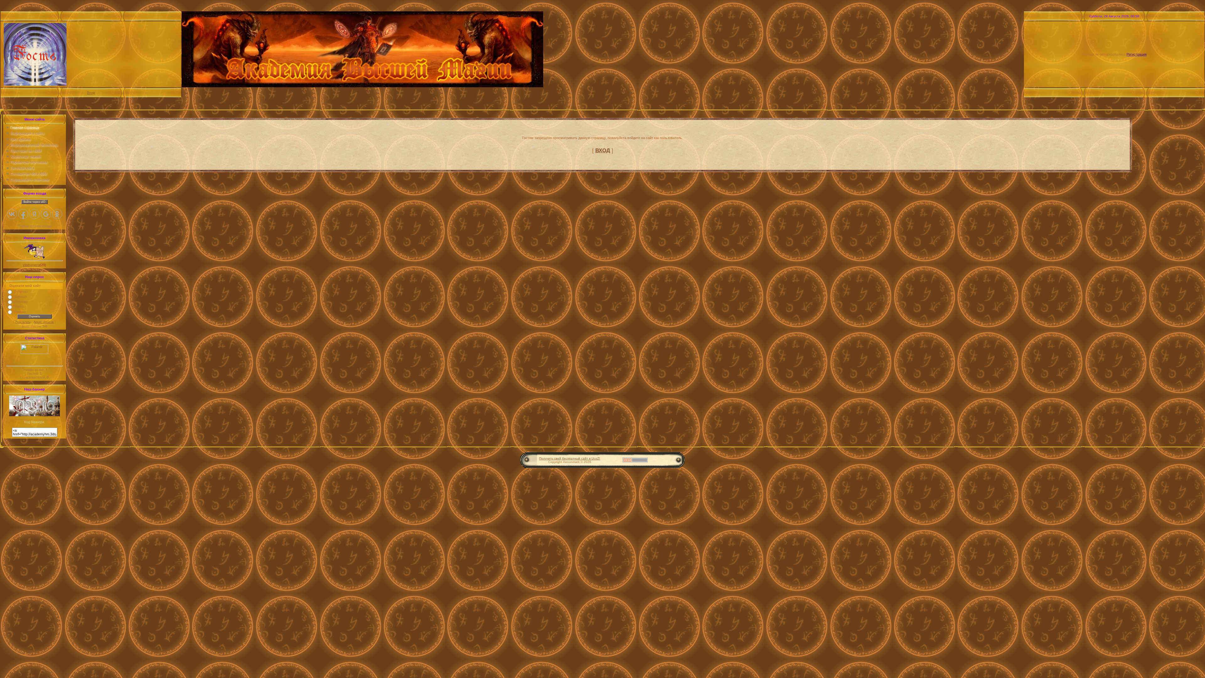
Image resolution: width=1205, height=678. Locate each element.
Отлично (21, 291)
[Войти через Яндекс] (34, 214)
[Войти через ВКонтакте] (12, 214)
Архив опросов (44, 322)
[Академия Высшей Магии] (34, 415)
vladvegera (31, 265)
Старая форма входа (34, 226)
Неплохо (21, 302)
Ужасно (20, 312)
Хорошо (20, 297)
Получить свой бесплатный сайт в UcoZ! (569, 458)
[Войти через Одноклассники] (57, 214)
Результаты (22, 322)
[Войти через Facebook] (23, 214)
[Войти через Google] (46, 214)
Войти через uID (35, 201)
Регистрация (1137, 54)
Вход (91, 92)
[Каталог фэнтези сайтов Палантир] (34, 353)
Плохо (19, 307)
